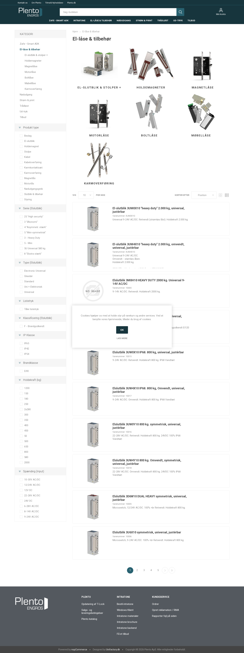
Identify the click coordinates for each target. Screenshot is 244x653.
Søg (180, 12)
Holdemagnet (31, 146)
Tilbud (23, 117)
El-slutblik (29, 141)
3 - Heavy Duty (32, 237)
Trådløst (24, 105)
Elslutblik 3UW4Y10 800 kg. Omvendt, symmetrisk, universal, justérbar (147, 462)
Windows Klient (125, 610)
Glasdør (28, 276)
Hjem (75, 31)
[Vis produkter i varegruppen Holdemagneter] (151, 64)
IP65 (26, 343)
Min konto (221, 14)
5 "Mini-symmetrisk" (35, 232)
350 (26, 420)
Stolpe (27, 151)
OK (122, 330)
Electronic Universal (34, 270)
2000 (27, 462)
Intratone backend (127, 627)
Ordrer (155, 604)
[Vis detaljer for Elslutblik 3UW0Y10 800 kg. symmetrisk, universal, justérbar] (93, 435)
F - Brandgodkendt (34, 326)
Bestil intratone (125, 604)
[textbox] (118, 12)
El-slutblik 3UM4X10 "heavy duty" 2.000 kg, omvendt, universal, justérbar (148, 245)
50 (25, 435)
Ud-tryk (24, 111)
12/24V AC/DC (32, 484)
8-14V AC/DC (31, 511)
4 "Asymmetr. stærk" (35, 227)
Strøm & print (27, 100)
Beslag (28, 135)
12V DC (28, 490)
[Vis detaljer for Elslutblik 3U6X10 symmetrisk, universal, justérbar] (93, 543)
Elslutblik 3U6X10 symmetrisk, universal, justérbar (147, 532)
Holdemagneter (151, 87)
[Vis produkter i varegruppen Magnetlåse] (203, 64)
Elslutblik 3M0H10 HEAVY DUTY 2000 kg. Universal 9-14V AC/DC (149, 281)
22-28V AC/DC (32, 495)
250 (26, 404)
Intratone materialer (127, 616)
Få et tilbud (123, 633)
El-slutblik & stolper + (99, 87)
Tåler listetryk (31, 309)
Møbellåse (201, 135)
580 (26, 457)
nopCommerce (79, 649)
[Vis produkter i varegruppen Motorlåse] (99, 112)
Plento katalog (89, 618)
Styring (28, 199)
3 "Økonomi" (31, 221)
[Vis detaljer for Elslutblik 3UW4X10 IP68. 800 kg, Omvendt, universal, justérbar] (93, 399)
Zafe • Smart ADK (29, 43)
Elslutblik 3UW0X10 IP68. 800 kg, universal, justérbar (148, 352)
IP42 (26, 348)
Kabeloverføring (32, 162)
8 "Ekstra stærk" (33, 253)
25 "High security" (33, 216)
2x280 (27, 409)
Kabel (27, 156)
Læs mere (122, 338)
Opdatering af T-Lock (92, 604)
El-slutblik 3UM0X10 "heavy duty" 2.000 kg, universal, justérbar (149, 209)
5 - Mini (28, 243)
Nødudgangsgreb (33, 188)
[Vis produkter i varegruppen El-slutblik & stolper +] (99, 64)
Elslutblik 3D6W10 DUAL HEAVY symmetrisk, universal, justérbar (150, 498)
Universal (29, 292)
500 (26, 441)
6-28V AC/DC (31, 506)
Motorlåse (99, 135)
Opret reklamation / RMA (165, 610)
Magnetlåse (203, 87)
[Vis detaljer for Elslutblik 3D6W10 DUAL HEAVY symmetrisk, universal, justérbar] (93, 507)
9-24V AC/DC (31, 516)
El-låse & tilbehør (30, 49)
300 (26, 414)
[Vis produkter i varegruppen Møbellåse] (201, 112)
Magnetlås (30, 178)
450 (26, 430)
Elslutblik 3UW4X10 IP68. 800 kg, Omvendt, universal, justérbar (149, 389)
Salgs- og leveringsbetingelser (92, 612)
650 (26, 446)
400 (26, 425)
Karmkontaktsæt (33, 167)
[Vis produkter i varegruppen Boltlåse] (149, 112)
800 (26, 451)
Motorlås (29, 183)
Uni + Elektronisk (33, 286)
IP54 (26, 353)
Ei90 (26, 371)
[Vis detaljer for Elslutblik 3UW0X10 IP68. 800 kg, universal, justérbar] (93, 363)
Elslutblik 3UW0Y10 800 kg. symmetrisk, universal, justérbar (147, 426)
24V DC (28, 500)
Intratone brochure (127, 621)
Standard (29, 281)
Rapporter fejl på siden (164, 616)
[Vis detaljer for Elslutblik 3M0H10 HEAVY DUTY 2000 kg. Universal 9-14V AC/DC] (93, 290)
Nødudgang (26, 94)
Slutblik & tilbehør (33, 194)
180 (26, 398)
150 (26, 393)
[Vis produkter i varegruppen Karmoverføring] (99, 160)
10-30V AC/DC (32, 479)
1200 (27, 388)
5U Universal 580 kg (34, 248)
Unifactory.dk (113, 649)
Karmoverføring (99, 183)
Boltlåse (149, 135)
